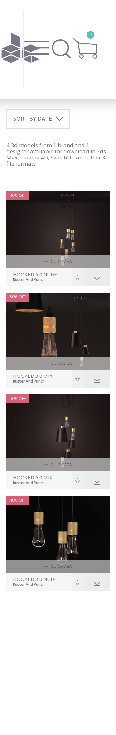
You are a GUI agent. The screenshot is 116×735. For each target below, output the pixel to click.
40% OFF (18, 195)
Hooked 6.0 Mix (33, 478)
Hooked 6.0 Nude (35, 274)
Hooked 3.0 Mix (33, 376)
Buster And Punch (29, 280)
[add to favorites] (78, 277)
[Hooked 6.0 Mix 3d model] (58, 432)
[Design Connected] (21, 49)
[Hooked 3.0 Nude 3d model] (58, 534)
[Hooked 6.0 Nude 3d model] (58, 229)
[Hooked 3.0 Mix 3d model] (58, 331)
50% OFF (18, 297)
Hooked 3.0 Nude (35, 579)
